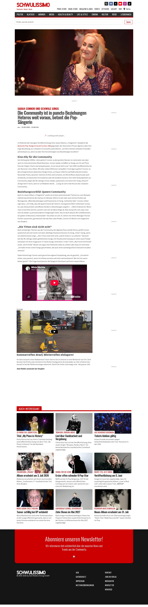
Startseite (19, 9)
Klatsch (30, 14)
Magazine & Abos (86, 9)
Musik (30, 9)
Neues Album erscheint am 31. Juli (111, 512)
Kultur (105, 14)
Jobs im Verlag (111, 576)
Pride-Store (61, 9)
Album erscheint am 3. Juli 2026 (33, 475)
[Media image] (35, 423)
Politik (20, 14)
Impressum (80, 581)
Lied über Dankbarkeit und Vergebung (69, 437)
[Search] (106, 4)
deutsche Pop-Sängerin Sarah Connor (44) (34, 146)
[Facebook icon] (110, 4)
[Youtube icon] (119, 4)
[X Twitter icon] (115, 4)
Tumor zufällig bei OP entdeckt (32, 512)
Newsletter (109, 585)
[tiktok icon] (129, 4)
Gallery (114, 9)
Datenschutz (81, 576)
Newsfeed (108, 589)
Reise (114, 14)
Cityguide (105, 9)
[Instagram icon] (124, 4)
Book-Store (73, 9)
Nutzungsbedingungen (85, 585)
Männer (41, 14)
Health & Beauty (65, 14)
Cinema (95, 14)
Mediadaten (109, 581)
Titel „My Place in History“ (30, 436)
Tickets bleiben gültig (105, 436)
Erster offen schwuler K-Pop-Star (72, 475)
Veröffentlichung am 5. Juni (108, 475)
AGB (77, 572)
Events (97, 9)
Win (120, 9)
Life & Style (82, 14)
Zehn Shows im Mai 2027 (68, 512)
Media (25, 9)
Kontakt (108, 572)
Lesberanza (126, 14)
